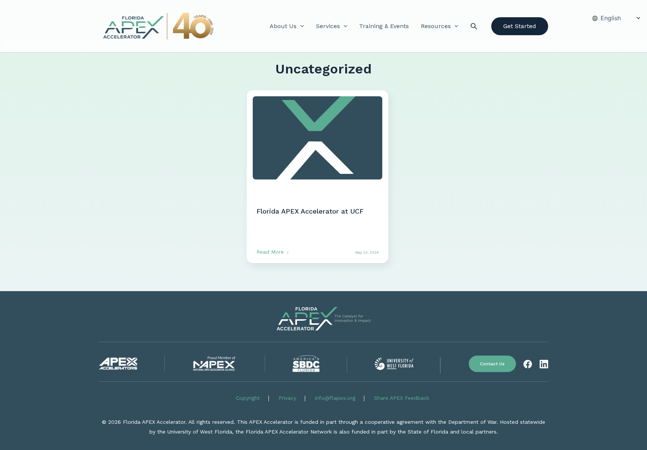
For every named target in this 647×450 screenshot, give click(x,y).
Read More (271, 252)
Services (328, 26)
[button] (300, 26)
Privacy (287, 398)
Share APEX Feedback (401, 398)
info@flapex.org (335, 398)
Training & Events (384, 26)
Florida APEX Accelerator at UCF (310, 211)
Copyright (248, 398)
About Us (283, 26)
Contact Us (492, 363)
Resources (436, 26)
